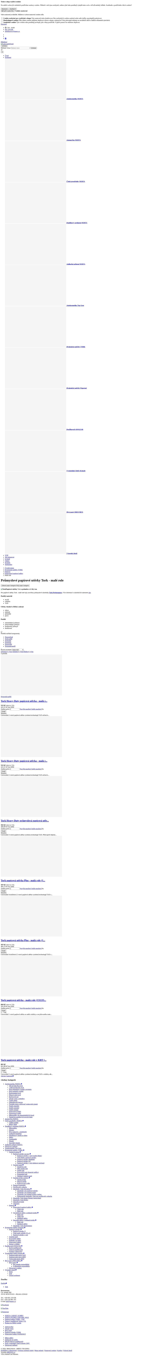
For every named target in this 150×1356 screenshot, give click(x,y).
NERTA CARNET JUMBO (14, 1316)
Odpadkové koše (18, 1202)
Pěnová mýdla (21, 1181)
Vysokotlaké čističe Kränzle (14, 1253)
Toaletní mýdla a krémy (21, 1178)
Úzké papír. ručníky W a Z (21, 1233)
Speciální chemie (14, 1143)
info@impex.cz (11, 1301)
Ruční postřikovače (15, 1248)
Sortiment (8, 57)
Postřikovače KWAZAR (13, 1246)
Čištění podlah (13, 1122)
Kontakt (7, 563)
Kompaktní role (22, 1174)
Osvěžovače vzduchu (20, 1187)
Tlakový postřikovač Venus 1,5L (15, 1321)
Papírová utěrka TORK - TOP (14, 1319)
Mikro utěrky (9, 1338)
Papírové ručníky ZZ (24, 1161)
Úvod (7, 55)
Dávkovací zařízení (11, 1146)
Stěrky (11, 1137)
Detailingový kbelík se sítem (18, 1135)
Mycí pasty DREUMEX (13, 1261)
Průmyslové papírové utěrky (22, 1207)
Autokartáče (13, 1139)
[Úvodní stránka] (7, 44)
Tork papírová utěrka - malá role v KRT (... (23, 1060)
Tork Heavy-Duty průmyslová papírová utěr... (25, 820)
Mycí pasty (13, 1262)
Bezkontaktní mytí (15, 1093)
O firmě (7, 559)
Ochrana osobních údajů (25, 1350)
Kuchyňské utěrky (15, 1238)
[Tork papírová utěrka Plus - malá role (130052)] (31, 936)
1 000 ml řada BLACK (16, 1087)
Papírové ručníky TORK (13, 1332)
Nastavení (5, 9)
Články (7, 561)
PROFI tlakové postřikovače (14, 1341)
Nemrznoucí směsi (15, 1113)
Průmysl (12, 1205)
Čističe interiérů (14, 1106)
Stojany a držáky (14, 1244)
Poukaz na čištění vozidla (13, 1323)
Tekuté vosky (9, 1329)
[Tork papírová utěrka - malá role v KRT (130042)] (31, 1056)
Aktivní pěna (9, 1327)
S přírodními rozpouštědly (21, 1266)
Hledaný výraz (5, 48)
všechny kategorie (6, 1076)
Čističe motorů (13, 1110)
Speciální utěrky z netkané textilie (24, 1220)
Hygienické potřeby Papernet (14, 1227)
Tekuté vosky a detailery (17, 1099)
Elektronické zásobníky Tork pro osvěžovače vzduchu (34, 1196)
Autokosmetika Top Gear (13, 1148)
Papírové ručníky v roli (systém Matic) (29, 1156)
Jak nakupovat (9, 557)
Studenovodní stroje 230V (17, 1255)
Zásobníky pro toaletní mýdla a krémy (29, 1194)
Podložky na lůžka (15, 1240)
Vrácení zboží (67, 1350)
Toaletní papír (17, 1165)
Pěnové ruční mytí (15, 1095)
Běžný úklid (13, 1124)
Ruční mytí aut (13, 1097)
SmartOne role (22, 1167)
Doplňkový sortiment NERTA (15, 1126)
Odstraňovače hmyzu (16, 1102)
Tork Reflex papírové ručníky (26, 1157)
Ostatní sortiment (14, 1275)
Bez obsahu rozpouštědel (21, 1264)
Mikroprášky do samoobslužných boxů (21, 1115)
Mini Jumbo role (22, 1168)
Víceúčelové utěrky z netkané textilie (25, 1213)
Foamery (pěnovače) (15, 1251)
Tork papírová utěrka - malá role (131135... (23, 1000)
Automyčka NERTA (11, 1119)
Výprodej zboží (10, 1270)
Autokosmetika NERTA (13, 1084)
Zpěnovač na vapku (11, 1340)
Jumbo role (20, 1170)
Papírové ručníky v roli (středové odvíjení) (30, 1163)
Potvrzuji (4, 24)
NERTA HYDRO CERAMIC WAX (17, 1317)
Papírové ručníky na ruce (21, 1154)
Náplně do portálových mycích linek (20, 1117)
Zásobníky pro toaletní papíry (26, 1192)
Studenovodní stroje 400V (17, 1257)
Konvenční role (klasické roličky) (28, 1172)
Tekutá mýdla (21, 1180)
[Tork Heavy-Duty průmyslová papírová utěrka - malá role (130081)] (31, 816)
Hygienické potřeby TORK (14, 1150)
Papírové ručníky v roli (20, 1235)
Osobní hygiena (14, 1152)
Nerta (11, 1272)
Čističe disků (13, 1100)
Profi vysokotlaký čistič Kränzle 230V (17, 1343)
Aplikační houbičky (15, 1134)
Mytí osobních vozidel (16, 1091)
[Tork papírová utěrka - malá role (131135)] (31, 996)
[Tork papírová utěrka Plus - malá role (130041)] (31, 876)
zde (89, 592)
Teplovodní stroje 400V (16, 1259)
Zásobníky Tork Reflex (20, 1200)
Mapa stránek (39, 1350)
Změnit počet (5, 709)
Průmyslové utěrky (15, 1242)
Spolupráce (8, 564)
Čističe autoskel (14, 1108)
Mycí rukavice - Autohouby (18, 1132)
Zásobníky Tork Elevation (21, 1189)
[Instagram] (5, 38)
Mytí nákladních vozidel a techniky (20, 1089)
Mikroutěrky (13, 1128)
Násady (11, 1141)
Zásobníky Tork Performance (22, 1226)
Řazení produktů (6, 650)
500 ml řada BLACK (16, 1086)
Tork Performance (55, 592)
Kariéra (59, 1350)
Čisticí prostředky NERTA (13, 1121)
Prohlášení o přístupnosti (9, 1350)
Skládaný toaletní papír (24, 1176)
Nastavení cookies (50, 1350)
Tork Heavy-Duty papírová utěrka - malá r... (24, 701)
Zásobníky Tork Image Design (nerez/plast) (27, 1198)
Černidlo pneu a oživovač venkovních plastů (23, 1104)
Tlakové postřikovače (16, 1250)
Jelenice (11, 1130)
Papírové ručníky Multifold (26, 1159)
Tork (10, 1273)
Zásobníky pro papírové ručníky (27, 1191)
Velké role (20, 1209)
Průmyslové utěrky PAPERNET (15, 1334)
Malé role (20, 1211)
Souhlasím (13, 9)
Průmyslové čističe (15, 1111)
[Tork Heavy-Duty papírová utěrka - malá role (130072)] (31, 756)
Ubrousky (16, 1203)
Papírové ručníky (14, 1229)
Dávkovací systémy (15, 1268)
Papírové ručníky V (19, 1231)
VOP (6, 555)
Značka (3, 1283)
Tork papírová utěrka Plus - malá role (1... (23, 880)
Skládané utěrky (22, 1218)
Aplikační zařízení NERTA (13, 1145)
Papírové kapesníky (19, 1185)
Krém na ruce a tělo (23, 1183)
